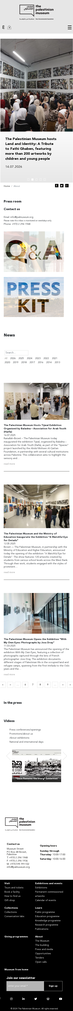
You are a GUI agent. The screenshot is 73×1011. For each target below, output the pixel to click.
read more (9, 464)
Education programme (47, 916)
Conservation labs (14, 916)
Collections (11, 908)
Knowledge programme (48, 920)
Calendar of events (45, 900)
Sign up (53, 986)
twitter (35, 998)
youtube (60, 998)
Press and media (44, 949)
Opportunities (43, 953)
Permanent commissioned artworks (49, 894)
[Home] (36, 12)
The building (42, 945)
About (39, 937)
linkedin (23, 998)
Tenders (39, 958)
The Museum (42, 941)
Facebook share (56, 185)
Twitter (61, 185)
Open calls (41, 962)
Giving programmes (16, 937)
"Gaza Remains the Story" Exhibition (36, 778)
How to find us (12, 896)
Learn (38, 908)
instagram (11, 998)
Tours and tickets (13, 888)
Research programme (46, 925)
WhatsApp (67, 185)
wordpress (48, 998)
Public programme (45, 912)
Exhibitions (41, 888)
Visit (7, 883)
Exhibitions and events (48, 883)
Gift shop (9, 900)
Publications (41, 929)
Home (7, 186)
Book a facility (12, 892)
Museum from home (16, 969)
